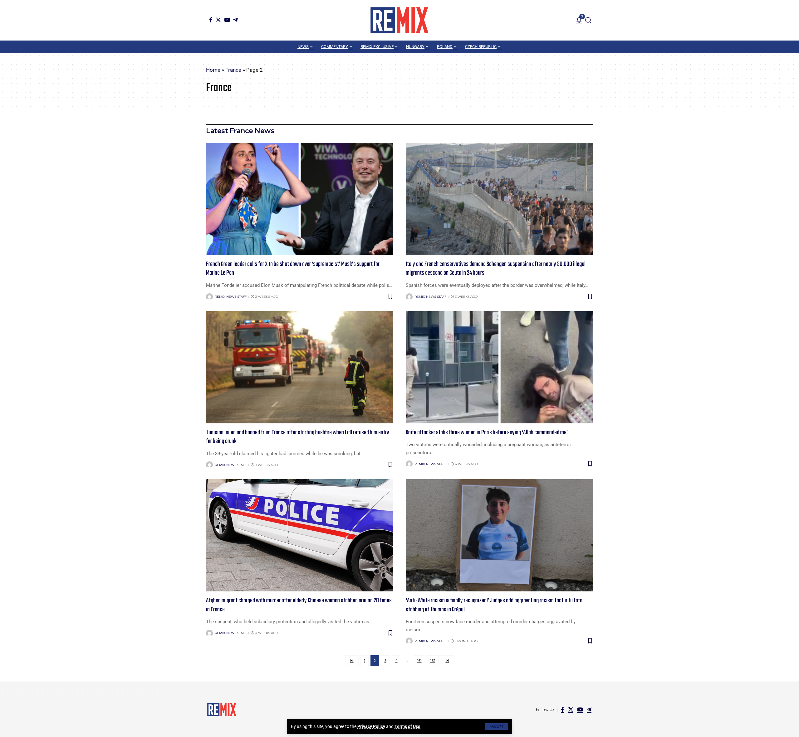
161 (419, 660)
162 (432, 660)
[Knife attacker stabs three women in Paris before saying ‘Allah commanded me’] (499, 367)
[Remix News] (399, 20)
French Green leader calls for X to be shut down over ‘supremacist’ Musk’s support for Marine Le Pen (293, 268)
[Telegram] (235, 19)
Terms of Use (407, 726)
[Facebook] (211, 19)
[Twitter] (218, 19)
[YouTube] (227, 19)
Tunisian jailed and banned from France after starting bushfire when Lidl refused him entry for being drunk (297, 437)
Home (213, 70)
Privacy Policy (371, 726)
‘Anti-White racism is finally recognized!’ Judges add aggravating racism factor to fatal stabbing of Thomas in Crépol (495, 605)
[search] (588, 20)
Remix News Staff (231, 297)
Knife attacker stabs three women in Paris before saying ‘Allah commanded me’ (487, 432)
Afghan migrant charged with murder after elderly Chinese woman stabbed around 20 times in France (299, 605)
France (233, 70)
